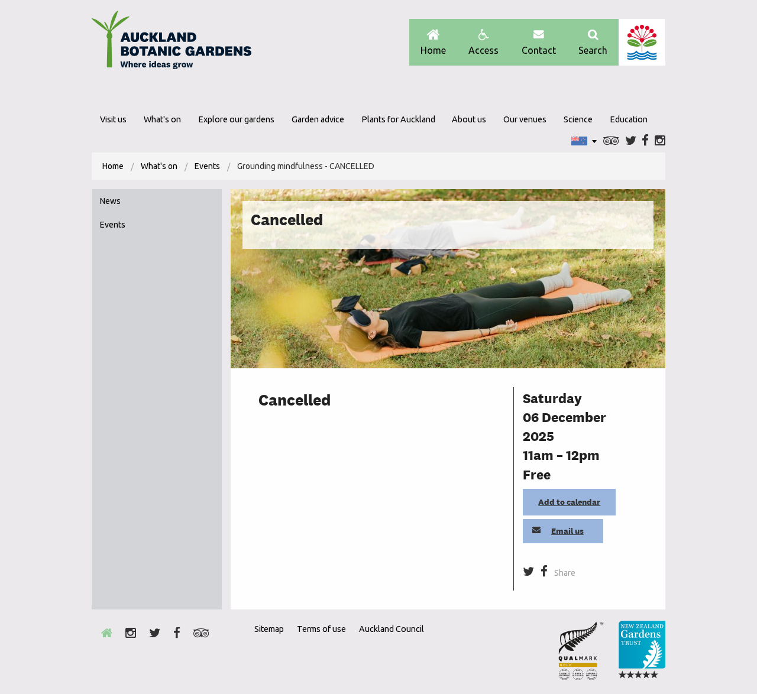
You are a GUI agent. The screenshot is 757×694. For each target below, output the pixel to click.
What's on (162, 119)
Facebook (645, 141)
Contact (539, 50)
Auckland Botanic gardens (171, 43)
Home (433, 50)
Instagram (660, 141)
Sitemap (269, 629)
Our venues (524, 119)
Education (629, 119)
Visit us (113, 119)
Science (578, 119)
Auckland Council (642, 42)
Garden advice (318, 119)
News (110, 201)
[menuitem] (113, 166)
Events (207, 166)
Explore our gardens (236, 119)
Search (592, 50)
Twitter (630, 141)
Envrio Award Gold (581, 650)
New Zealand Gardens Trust (641, 650)
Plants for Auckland (398, 119)
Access (483, 50)
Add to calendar (569, 502)
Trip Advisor (611, 141)
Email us (567, 531)
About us (469, 119)
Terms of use (321, 629)
